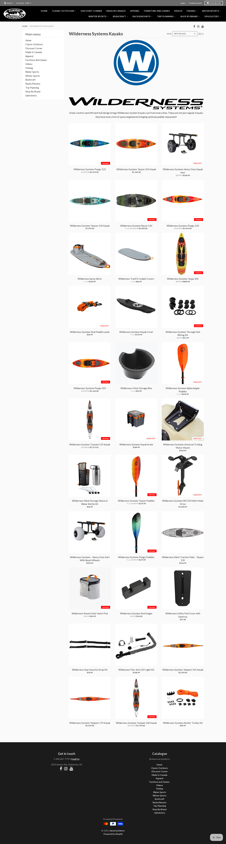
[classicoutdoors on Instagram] (198, 26)
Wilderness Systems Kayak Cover (136, 332)
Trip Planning (165, 16)
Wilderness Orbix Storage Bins (136, 388)
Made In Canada (116, 11)
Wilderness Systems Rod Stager (136, 613)
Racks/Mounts (141, 16)
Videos (178, 11)
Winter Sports (97, 16)
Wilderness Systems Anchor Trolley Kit (183, 722)
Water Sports (210, 11)
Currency (20, 3)
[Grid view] (199, 34)
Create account (195, 3)
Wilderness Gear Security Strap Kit (89, 669)
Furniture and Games (157, 11)
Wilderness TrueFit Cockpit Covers (136, 278)
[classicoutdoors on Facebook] (194, 26)
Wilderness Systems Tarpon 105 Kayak (136, 169)
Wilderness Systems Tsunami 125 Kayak (89, 444)
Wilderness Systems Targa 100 (182, 278)
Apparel (134, 11)
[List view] (202, 34)
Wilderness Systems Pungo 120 (183, 225)
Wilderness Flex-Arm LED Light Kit (136, 669)
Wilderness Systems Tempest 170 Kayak (89, 722)
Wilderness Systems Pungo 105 (90, 388)
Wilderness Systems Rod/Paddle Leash (89, 332)
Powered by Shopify (113, 834)
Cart (215, 3)
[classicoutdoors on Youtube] (202, 26)
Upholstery (211, 16)
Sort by (169, 34)
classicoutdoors (117, 830)
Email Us (75, 759)
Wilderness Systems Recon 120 (136, 225)
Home (44, 11)
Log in (182, 3)
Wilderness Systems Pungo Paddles (136, 557)
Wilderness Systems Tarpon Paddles (136, 500)
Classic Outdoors (63, 11)
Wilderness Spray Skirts (90, 278)
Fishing (191, 11)
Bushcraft (119, 16)
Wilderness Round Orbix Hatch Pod (90, 613)
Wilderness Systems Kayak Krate (136, 444)
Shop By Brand (189, 16)
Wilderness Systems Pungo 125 (90, 169)
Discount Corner (91, 11)
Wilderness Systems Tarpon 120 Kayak (89, 225)
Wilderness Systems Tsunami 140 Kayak (136, 722)
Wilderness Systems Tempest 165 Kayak (182, 669)
